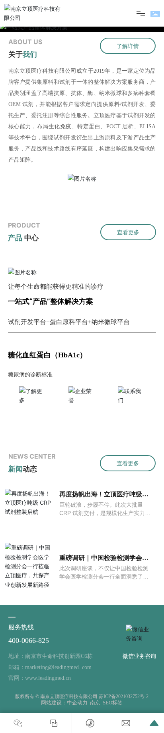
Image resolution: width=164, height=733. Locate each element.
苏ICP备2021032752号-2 (123, 696)
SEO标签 (113, 703)
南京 (95, 703)
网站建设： (54, 703)
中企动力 (77, 703)
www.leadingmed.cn (48, 678)
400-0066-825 (28, 640)
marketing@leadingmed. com (58, 667)
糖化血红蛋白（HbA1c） (47, 355)
